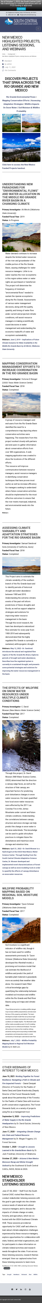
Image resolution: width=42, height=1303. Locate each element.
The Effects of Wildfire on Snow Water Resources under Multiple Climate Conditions (20, 694)
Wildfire (35, 1274)
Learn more (21, 9)
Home (3, 54)
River (30, 1274)
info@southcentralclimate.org (28, 15)
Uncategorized (11, 54)
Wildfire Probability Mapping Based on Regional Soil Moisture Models (19, 1043)
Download (6, 1268)
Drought (9, 1274)
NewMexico (16, 1274)
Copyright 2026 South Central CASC (11, 1299)
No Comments (10, 70)
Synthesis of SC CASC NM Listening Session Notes (20, 1266)
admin (9, 64)
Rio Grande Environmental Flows (20, 97)
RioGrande (24, 1274)
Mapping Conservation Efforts (15, 100)
